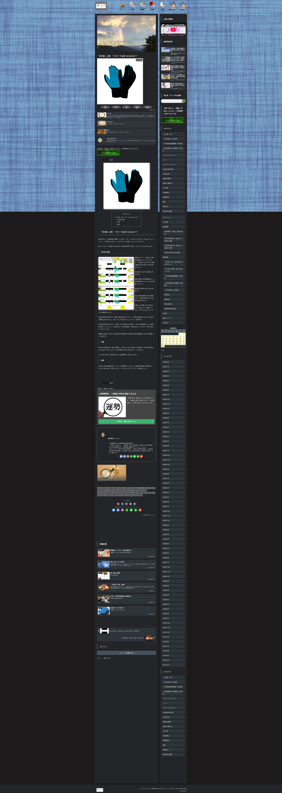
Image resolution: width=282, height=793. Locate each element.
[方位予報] (132, 5)
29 (180, 344)
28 (177, 344)
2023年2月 (166, 558)
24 (162, 344)
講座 (116, 495)
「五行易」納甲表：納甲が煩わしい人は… (173, 270)
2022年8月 (166, 586)
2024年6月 (166, 483)
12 (170, 339)
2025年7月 (166, 422)
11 (166, 339)
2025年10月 (166, 408)
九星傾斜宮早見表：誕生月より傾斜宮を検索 (173, 246)
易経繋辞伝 (166, 197)
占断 (119, 222)
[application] (173, 30)
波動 (127, 492)
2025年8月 (166, 418)
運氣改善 (121, 495)
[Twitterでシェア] (118, 503)
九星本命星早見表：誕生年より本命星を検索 (173, 239)
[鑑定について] (172, 5)
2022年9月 (166, 581)
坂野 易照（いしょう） (114, 438)
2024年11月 (166, 460)
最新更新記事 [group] (168, 41)
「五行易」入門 (167, 134)
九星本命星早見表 (168, 169)
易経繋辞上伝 (111, 492)
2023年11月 (166, 516)
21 (177, 341)
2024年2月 (166, 502)
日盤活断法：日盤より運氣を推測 (173, 232)
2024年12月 (166, 455)
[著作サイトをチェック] (121, 456)
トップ (165, 160)
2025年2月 (166, 446)
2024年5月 (166, 488)
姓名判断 (119, 490)
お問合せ (165, 323)
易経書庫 (167, 257)
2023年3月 (166, 553)
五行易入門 (101, 488)
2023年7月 (166, 534)
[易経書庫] (152, 5)
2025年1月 (166, 450)
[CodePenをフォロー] (134, 456)
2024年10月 (166, 464)
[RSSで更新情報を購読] (141, 456)
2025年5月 (166, 432)
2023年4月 (166, 548)
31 (162, 346)
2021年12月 (166, 623)
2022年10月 (166, 576)
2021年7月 (166, 646)
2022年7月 (166, 590)
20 (173, 341)
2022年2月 (166, 613)
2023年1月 (166, 562)
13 (173, 339)
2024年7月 (166, 478)
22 (180, 341)
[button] (134, 503)
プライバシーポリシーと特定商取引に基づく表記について (153, 788)
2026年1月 (166, 395)
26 (170, 344)
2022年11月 (166, 572)
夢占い (113, 490)
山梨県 (124, 490)
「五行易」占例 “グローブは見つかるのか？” (127, 217)
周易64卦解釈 (167, 178)
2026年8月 (166, 362)
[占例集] (162, 5)
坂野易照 (100, 490)
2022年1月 (166, 618)
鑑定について (167, 318)
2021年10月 (166, 632)
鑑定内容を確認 (167, 211)
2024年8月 (166, 474)
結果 (119, 224)
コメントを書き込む (126, 653)
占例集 (165, 313)
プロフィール (167, 217)
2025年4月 (166, 436)
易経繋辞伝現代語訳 (170, 309)
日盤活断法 (166, 192)
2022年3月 (166, 609)
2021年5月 (166, 655)
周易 (154, 488)
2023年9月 (166, 525)
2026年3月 (166, 385)
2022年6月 (166, 595)
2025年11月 (166, 404)
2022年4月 (166, 604)
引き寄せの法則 (131, 490)
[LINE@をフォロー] (131, 456)
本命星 (117, 492)
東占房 (122, 492)
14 (177, 339)
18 (166, 341)
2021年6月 (166, 651)
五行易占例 (101, 485)
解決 (112, 495)
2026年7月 (166, 367)
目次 (124, 214)
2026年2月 (166, 390)
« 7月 (162, 350)
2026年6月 (166, 371)
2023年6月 (166, 539)
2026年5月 (166, 376)
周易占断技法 (168, 304)
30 (184, 344)
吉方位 (133, 488)
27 (173, 344)
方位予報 (165, 188)
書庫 (164, 202)
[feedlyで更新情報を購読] (138, 456)
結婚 (149, 492)
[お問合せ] (182, 5)
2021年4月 (166, 660)
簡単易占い (166, 206)
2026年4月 (166, 381)
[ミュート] (181, 35)
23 (184, 341)
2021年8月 (166, 641)
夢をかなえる (107, 490)
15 (180, 339)
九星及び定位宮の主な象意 (172, 252)
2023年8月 (166, 530)
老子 (154, 492)
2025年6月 (166, 427)
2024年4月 (166, 492)
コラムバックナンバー (169, 155)
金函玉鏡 (127, 495)
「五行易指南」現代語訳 (170, 139)
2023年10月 (166, 520)
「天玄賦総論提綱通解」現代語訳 (173, 143)
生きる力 (132, 492)
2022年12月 (166, 567)
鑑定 (132, 495)
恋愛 (137, 490)
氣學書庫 (166, 227)
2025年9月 (166, 413)
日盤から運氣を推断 (103, 492)
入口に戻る (171, 788)
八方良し (119, 488)
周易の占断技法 (167, 183)
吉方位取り (148, 488)
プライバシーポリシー (169, 164)
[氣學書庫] (142, 5)
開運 (141, 495)
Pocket (111, 160)
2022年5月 (166, 600)
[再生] (163, 35)
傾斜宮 (113, 488)
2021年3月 (166, 665)
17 (162, 341)
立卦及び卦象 (121, 219)
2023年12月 (166, 511)
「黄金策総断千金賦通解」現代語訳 (173, 149)
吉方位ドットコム (140, 488)
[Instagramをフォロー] (127, 456)
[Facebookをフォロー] (124, 456)
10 (162, 339)
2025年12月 (166, 399)
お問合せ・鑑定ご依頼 (180, 788)
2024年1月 (166, 506)
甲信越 (137, 492)
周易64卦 (167, 299)
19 (170, 341)
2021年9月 (166, 637)
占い (129, 488)
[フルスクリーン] (183, 35)
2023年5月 (166, 544)
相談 (142, 492)
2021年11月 (166, 627)
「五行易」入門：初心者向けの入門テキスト (173, 263)
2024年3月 (166, 497)
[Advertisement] (126, 528)
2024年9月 (166, 469)
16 (184, 339)
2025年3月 (166, 441)
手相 (141, 490)
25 (166, 344)
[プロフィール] (122, 5)
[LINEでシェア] (126, 503)
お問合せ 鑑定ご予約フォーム (126, 421)
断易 (145, 490)
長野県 (137, 495)
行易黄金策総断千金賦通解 (104, 495)
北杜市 (124, 488)
